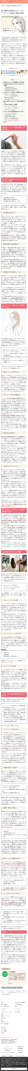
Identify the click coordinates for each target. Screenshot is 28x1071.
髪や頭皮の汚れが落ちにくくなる (12, 90)
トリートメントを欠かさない (11, 113)
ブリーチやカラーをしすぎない (11, 120)
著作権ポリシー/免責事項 (7, 1056)
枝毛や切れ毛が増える (10, 97)
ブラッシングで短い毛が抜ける (11, 96)
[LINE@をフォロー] (11, 983)
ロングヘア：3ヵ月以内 (10, 109)
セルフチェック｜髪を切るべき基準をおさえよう (14, 92)
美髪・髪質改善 (4, 1004)
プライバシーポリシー (20, 1056)
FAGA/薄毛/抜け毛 (18, 1004)
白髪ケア (3, 1014)
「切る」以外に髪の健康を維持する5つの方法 (13, 111)
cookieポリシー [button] (9, 1065)
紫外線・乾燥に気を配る (10, 116)
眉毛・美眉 (3, 1018)
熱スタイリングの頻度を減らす (11, 118)
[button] (25, 490)
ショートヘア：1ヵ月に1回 (11, 106)
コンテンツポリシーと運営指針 (7, 1053)
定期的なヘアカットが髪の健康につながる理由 (14, 82)
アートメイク (3, 1008)
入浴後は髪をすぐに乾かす (10, 115)
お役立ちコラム (4, 1021)
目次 (12, 79)
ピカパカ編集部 (11, 971)
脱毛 (2, 1019)
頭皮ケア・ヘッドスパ (5, 1016)
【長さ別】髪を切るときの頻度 (10, 104)
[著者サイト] (9, 983)
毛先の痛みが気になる (10, 87)
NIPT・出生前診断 (4, 1023)
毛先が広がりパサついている (11, 99)
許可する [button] (14, 1068)
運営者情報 (20, 1048)
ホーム (7, 1046)
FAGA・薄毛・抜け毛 (5, 1006)
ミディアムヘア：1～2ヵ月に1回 (12, 108)
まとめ (5, 122)
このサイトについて (7, 1048)
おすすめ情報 (3, 1031)
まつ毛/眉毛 (17, 1012)
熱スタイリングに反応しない (11, 94)
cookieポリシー (20, 1050)
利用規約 (20, 1052)
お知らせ (3, 1033)
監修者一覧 (7, 1050)
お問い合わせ (20, 1046)
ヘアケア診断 (3, 1029)
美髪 (16, 1006)
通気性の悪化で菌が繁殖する (11, 89)
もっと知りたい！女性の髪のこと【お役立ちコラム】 (12, 987)
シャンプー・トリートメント (7, 1012)
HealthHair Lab (5, 2)
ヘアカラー (3, 1010)
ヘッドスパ (17, 1010)
